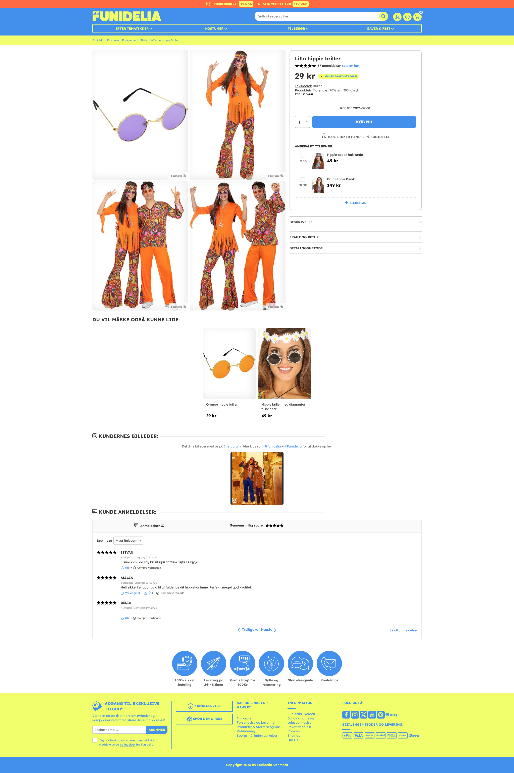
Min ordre (244, 718)
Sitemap (294, 735)
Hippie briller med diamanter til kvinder (283, 406)
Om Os (293, 740)
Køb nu (364, 121)
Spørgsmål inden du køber (257, 735)
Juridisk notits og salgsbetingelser (301, 720)
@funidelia (272, 446)
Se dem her (350, 66)
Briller (145, 40)
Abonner (157, 730)
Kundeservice (207, 706)
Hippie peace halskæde (345, 155)
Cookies (294, 731)
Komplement (130, 40)
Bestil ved (104, 541)
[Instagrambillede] (257, 478)
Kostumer (214, 28)
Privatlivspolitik (299, 727)
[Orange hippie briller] (229, 363)
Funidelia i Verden (301, 714)
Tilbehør (296, 28)
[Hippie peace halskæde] (318, 161)
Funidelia (98, 40)
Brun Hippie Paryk (341, 179)
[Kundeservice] (407, 17)
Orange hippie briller (222, 404)
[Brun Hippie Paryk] (318, 185)
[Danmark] (346, 715)
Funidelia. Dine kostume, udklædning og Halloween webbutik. (126, 16)
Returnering (246, 731)
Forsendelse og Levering (255, 722)
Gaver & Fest (378, 28)
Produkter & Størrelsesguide (258, 727)
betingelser (127, 744)
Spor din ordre (207, 719)
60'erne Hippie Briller (164, 40)
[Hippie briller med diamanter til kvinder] (284, 363)
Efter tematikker (132, 28)
